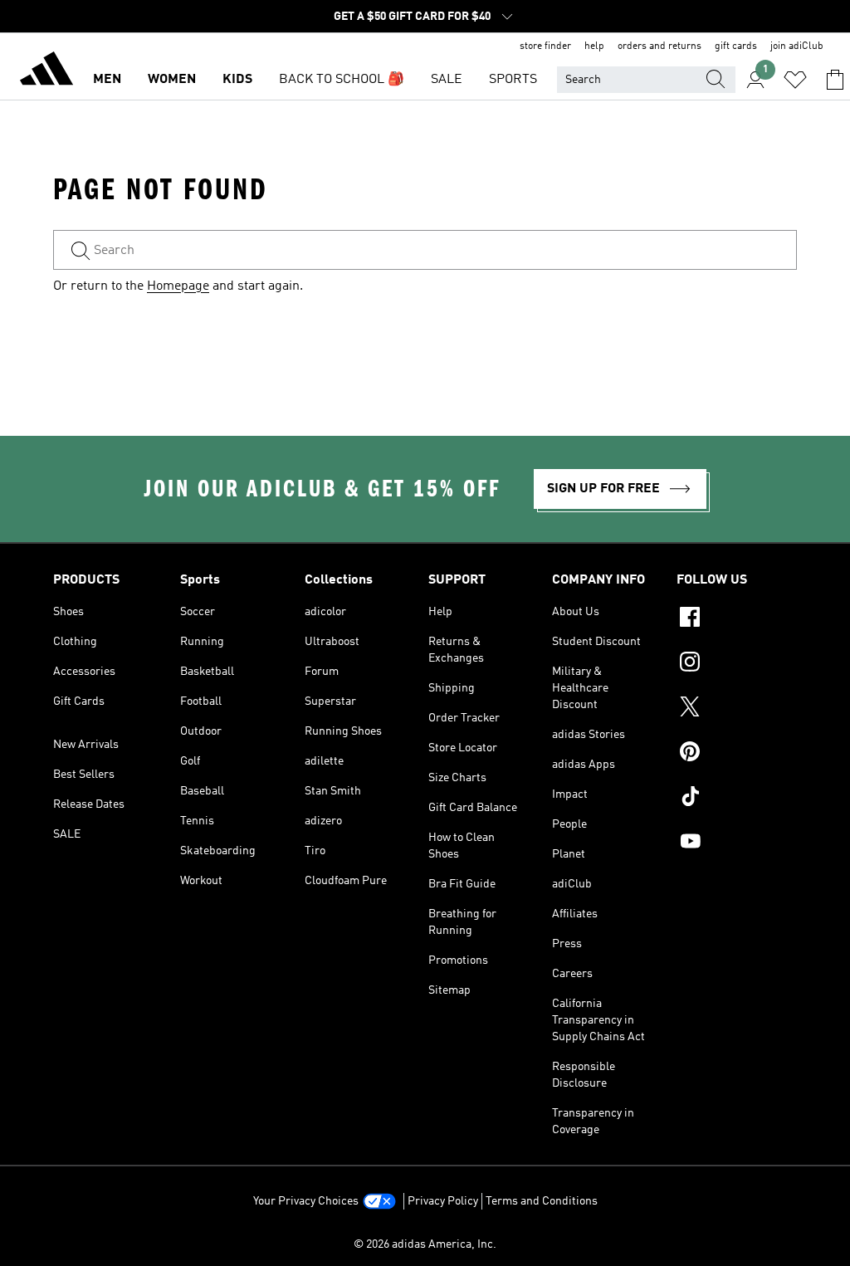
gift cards (736, 46)
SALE (446, 79)
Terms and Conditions (542, 1201)
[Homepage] (46, 71)
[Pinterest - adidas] (737, 753)
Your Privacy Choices (306, 1201)
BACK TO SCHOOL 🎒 (341, 79)
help (594, 46)
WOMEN (172, 79)
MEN (107, 79)
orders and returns (659, 46)
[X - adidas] (737, 709)
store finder (545, 46)
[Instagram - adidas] (737, 664)
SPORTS (513, 79)
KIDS (237, 79)
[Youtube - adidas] (737, 843)
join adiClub (796, 46)
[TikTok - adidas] (737, 798)
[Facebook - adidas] (737, 619)
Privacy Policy (443, 1201)
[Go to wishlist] (795, 80)
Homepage (178, 286)
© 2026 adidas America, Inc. (425, 1244)
